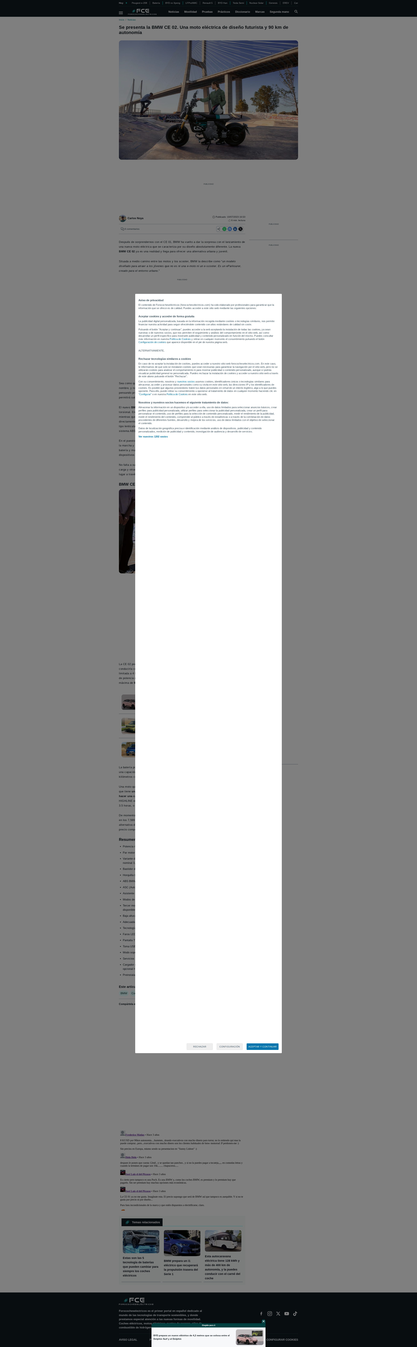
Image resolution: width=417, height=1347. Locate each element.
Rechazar (199, 1046)
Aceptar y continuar (262, 1046)
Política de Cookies (180, 339)
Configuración (229, 1046)
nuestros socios (186, 381)
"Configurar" (144, 394)
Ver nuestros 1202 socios (153, 436)
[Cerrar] (264, 1321)
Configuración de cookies (152, 342)
